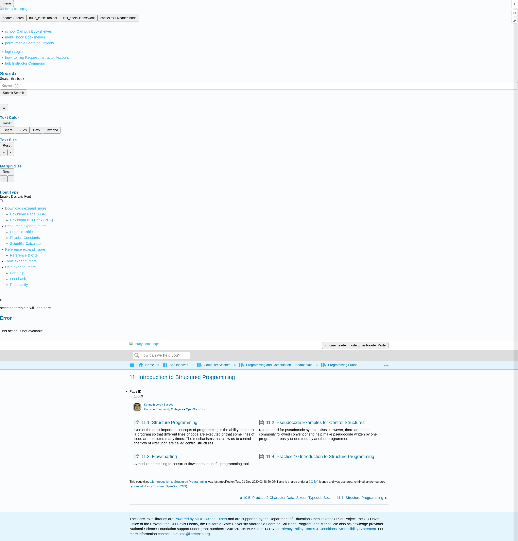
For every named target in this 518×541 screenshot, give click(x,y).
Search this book (12, 78)
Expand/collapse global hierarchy (134, 365)
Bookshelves (179, 365)
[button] (18, 279)
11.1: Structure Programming (169, 422)
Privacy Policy (292, 529)
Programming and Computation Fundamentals (279, 365)
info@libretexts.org (194, 534)
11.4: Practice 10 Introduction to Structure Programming (320, 456)
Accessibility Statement (357, 529)
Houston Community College (162, 409)
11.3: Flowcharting (159, 456)
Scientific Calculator (26, 244)
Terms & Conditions (321, 529)
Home (149, 365)
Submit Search (13, 93)
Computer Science (217, 365)
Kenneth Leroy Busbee (158, 404)
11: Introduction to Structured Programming (178, 481)
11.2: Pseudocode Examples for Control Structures (315, 422)
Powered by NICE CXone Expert (201, 519)
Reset (7, 123)
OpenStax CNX (195, 409)
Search (137, 355)
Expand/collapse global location (386, 364)
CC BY (314, 481)
